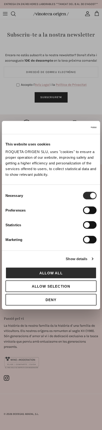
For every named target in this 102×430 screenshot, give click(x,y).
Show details (76, 259)
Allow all (51, 273)
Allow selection (51, 286)
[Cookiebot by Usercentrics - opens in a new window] (76, 127)
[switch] (90, 210)
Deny (51, 300)
